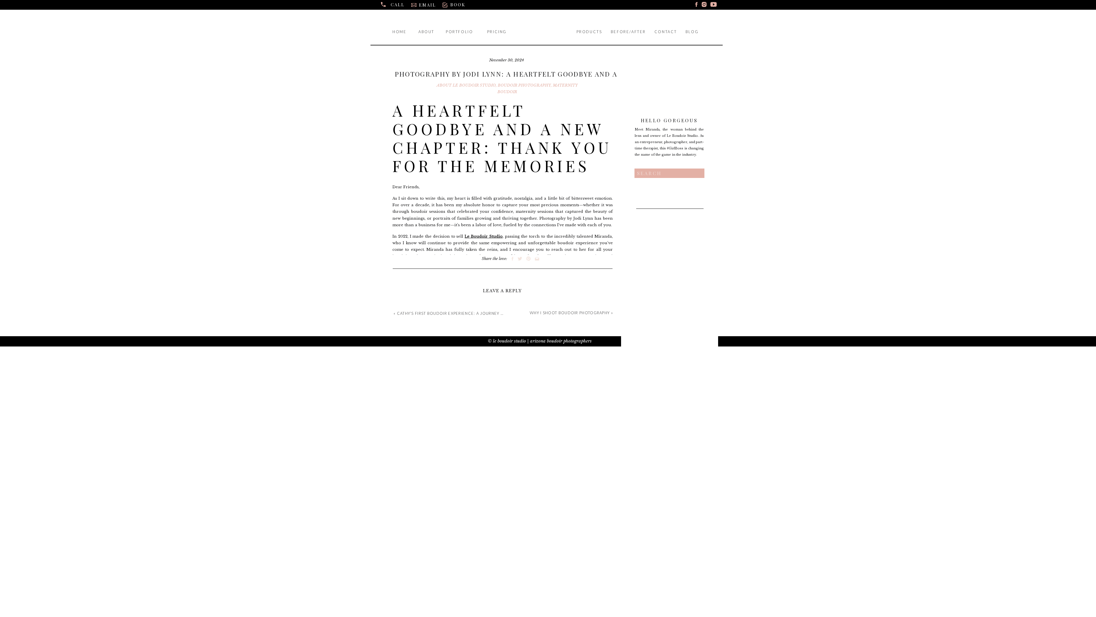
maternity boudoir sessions (446, 256)
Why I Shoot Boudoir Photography (570, 312)
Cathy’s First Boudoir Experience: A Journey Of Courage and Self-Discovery (486, 313)
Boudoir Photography (524, 85)
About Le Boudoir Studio (466, 85)
